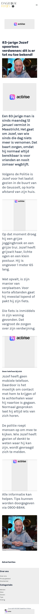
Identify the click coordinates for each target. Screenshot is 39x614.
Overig (2, 600)
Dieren (2, 595)
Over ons (3, 576)
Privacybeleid (5, 579)
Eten (2, 592)
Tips (1, 597)
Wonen (2, 590)
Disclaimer (4, 581)
